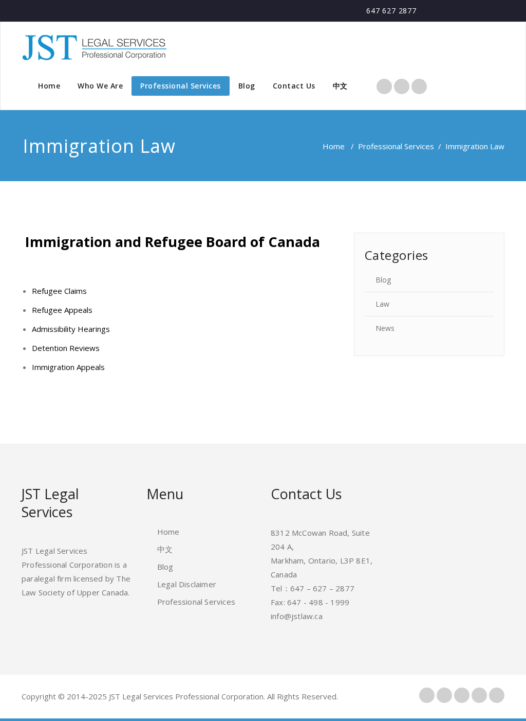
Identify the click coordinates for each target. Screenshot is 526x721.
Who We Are (100, 86)
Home (49, 86)
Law (382, 304)
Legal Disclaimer (186, 584)
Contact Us (294, 86)
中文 (340, 86)
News (384, 328)
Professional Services (180, 86)
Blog (246, 86)
